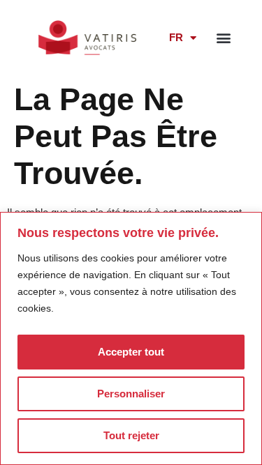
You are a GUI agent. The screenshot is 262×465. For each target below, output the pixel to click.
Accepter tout (131, 352)
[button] (223, 37)
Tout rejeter (131, 435)
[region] (131, 338)
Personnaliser (131, 393)
